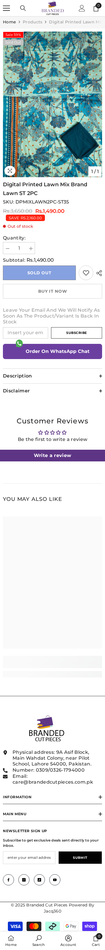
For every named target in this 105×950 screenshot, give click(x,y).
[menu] (6, 8)
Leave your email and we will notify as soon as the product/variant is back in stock (51, 316)
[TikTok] (39, 879)
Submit (80, 858)
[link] (86, 272)
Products (32, 22)
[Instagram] (23, 879)
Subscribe (76, 333)
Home (9, 22)
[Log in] (82, 8)
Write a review (52, 455)
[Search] (23, 8)
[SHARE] (97, 273)
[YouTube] (54, 879)
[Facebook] (8, 879)
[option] (52, 104)
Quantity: (14, 238)
